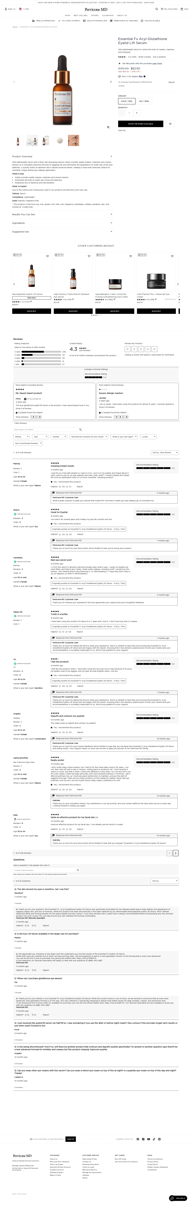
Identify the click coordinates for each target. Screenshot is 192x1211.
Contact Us (86, 1162)
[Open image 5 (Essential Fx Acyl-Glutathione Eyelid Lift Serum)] (73, 140)
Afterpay (85, 1175)
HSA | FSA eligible (130, 76)
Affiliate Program (56, 1172)
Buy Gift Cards (120, 1159)
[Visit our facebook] (138, 1139)
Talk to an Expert (56, 1164)
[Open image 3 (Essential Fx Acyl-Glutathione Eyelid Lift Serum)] (45, 140)
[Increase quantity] (136, 113)
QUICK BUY (31, 311)
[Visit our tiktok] (154, 1139)
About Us (53, 1159)
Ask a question (159, 57)
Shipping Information (90, 1164)
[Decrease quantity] (121, 113)
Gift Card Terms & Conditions (126, 1162)
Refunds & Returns (89, 1170)
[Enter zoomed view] (108, 127)
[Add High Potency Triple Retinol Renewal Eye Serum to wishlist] (89, 256)
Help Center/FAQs (89, 1159)
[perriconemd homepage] (96, 9)
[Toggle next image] (111, 82)
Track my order (88, 1167)
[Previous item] (14, 284)
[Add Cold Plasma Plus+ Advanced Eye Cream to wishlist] (172, 256)
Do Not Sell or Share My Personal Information (25, 1169)
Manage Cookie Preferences (23, 1166)
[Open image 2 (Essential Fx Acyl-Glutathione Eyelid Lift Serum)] (32, 140)
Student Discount (57, 1170)
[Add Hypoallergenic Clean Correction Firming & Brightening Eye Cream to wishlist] (130, 256)
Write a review (144, 57)
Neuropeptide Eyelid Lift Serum (27, 294)
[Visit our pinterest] (159, 1139)
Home (15, 27)
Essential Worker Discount (60, 1167)
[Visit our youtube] (148, 1139)
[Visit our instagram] (143, 1139)
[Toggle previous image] (14, 82)
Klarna (84, 1178)
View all (171, 82)
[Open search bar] (156, 9)
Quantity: (123, 108)
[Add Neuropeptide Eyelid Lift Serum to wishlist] (47, 256)
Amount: (122, 96)
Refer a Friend (55, 1175)
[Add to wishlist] (170, 123)
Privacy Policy (152, 1162)
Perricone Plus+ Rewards (59, 1162)
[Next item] (178, 284)
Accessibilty (152, 1170)
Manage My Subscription (92, 1172)
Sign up (70, 1139)
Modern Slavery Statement (157, 1167)
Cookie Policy (152, 1164)
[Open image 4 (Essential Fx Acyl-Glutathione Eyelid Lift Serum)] (59, 140)
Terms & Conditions (155, 1159)
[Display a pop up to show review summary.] (31, 301)
